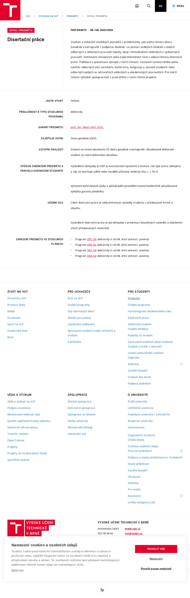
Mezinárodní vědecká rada (23, 414)
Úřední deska (136, 440)
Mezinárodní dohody (80, 427)
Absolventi (139, 496)
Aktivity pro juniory (79, 317)
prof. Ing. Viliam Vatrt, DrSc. (87, 127)
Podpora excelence (19, 408)
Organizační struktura (141, 435)
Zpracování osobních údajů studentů (150, 342)
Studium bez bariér (139, 377)
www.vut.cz (132, 528)
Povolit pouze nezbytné (156, 568)
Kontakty (133, 483)
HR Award (134, 477)
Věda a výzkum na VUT (21, 401)
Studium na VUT (48, 16)
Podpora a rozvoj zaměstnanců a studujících (155, 457)
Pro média (134, 489)
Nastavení (156, 558)
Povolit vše (156, 549)
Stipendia (133, 357)
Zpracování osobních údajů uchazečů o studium (91, 333)
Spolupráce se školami (82, 414)
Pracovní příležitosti (144, 451)
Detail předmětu (97, 16)
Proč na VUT (75, 298)
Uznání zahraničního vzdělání (145, 353)
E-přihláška (74, 342)
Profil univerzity (137, 401)
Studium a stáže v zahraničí (145, 346)
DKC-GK (92, 250)
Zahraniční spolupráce (81, 408)
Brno (10, 337)
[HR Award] (102, 589)
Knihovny (138, 364)
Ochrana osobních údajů (143, 446)
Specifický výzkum (18, 460)
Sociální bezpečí (137, 370)
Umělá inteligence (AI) (141, 502)
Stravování (14, 317)
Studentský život (17, 330)
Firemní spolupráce (79, 401)
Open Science (15, 440)
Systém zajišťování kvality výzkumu (28, 421)
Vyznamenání (136, 427)
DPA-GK (91, 244)
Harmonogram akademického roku (149, 311)
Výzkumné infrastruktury (22, 427)
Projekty (12, 447)
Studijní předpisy (138, 329)
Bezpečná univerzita (140, 421)
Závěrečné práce (138, 317)
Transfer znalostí (17, 434)
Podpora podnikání (139, 383)
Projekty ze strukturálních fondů (27, 453)
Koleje (11, 311)
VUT (28, 16)
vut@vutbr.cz (133, 533)
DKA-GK (92, 256)
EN (160, 5)
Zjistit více (18, 570)
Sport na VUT (15, 324)
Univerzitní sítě (77, 434)
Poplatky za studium (140, 335)
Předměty (73, 16)
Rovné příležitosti (138, 464)
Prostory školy (16, 305)
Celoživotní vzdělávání (81, 324)
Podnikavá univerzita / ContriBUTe (149, 414)
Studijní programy (79, 305)
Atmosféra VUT (17, 298)
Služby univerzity (78, 421)
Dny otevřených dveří (81, 311)
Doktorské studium (139, 324)
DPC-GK (92, 239)
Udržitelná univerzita (140, 408)
